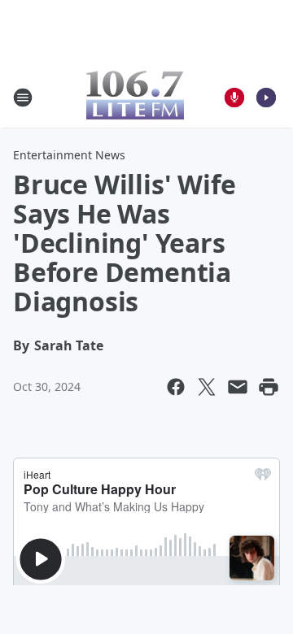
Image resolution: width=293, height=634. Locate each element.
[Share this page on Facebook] (175, 387)
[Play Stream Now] (266, 97)
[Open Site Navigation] (23, 97)
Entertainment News (69, 155)
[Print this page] (268, 387)
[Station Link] (135, 97)
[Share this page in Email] (237, 387)
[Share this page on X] (206, 387)
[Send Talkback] (234, 97)
